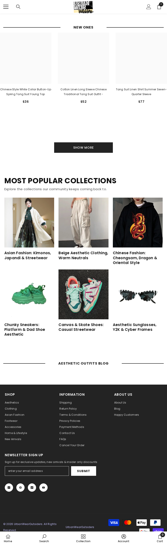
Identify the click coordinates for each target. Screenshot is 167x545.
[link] (44, 538)
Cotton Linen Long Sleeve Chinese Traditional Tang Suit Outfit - (83, 91)
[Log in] (148, 6)
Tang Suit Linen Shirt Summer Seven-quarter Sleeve (141, 91)
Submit (83, 471)
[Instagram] (9, 487)
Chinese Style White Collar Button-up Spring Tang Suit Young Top (25, 91)
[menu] (5, 6)
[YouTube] (43, 487)
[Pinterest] (20, 487)
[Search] (18, 6)
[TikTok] (32, 487)
